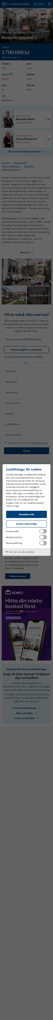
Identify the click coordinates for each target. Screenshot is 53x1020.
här (17, 506)
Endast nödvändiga (26, 523)
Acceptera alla (26, 514)
